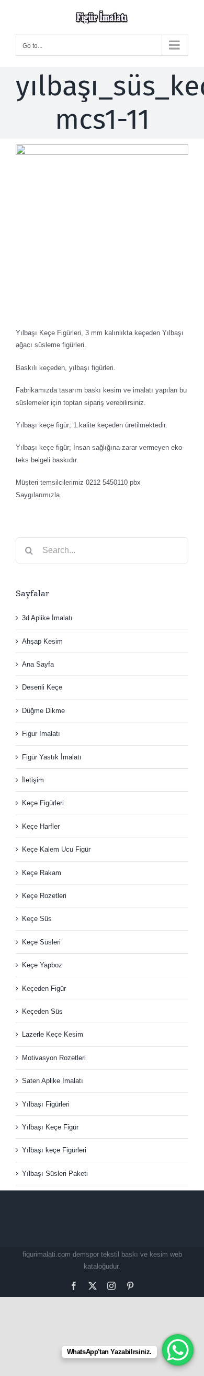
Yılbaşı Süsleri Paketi (55, 1173)
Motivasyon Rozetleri (54, 1058)
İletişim (33, 780)
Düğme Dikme (43, 711)
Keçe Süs (37, 919)
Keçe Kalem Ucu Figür (56, 849)
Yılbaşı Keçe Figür (50, 1127)
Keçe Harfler (41, 826)
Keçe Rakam (41, 873)
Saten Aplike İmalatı (52, 1081)
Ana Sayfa (38, 664)
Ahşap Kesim (42, 641)
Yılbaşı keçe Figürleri (54, 1150)
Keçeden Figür (44, 988)
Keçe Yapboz (42, 965)
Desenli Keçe (42, 687)
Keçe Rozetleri (44, 896)
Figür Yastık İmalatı (52, 757)
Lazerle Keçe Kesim (52, 1034)
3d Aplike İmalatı (47, 618)
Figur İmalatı (41, 734)
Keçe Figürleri (43, 803)
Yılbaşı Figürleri (46, 1104)
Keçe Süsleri (41, 942)
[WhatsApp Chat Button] (178, 1350)
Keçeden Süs (42, 1011)
